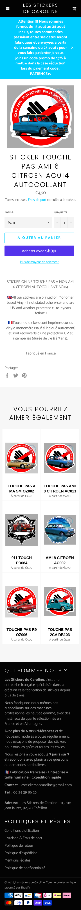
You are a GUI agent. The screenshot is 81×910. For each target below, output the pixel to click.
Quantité (61, 213)
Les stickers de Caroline (40, 8)
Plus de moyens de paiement (39, 262)
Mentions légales (17, 860)
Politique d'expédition (21, 853)
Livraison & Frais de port (23, 838)
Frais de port (37, 200)
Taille (9, 212)
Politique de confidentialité (24, 868)
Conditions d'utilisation (21, 830)
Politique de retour (18, 845)
